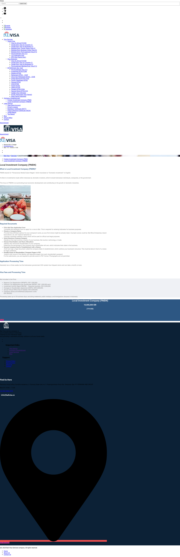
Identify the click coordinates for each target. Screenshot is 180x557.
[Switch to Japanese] (8, 29)
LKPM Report (12, 112)
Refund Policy (10, 363)
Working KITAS (16, 73)
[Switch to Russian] (7, 27)
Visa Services (8, 39)
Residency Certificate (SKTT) (17, 109)
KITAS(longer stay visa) (15, 68)
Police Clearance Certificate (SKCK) (19, 111)
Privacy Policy (10, 361)
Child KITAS (15, 84)
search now (23, 3)
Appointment (4, 123)
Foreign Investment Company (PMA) (20, 100)
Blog (5, 116)
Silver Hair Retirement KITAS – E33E (23, 77)
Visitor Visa (11, 41)
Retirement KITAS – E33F (19, 75)
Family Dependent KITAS (19, 80)
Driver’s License (13, 107)
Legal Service (8, 103)
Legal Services (14, 352)
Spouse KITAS (16, 82)
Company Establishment (12, 98)
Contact (6, 119)
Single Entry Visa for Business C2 (22, 46)
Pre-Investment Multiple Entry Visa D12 (24, 66)
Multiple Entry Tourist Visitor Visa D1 (23, 48)
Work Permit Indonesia (18, 96)
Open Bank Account (14, 105)
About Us (9, 364)
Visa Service (13, 348)
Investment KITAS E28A (19, 71)
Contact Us (7, 555)
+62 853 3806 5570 (6, 391)
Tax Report (11, 114)
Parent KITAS (15, 86)
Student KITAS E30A (18, 89)
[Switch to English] (7, 26)
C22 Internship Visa (17, 55)
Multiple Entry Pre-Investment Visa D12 (24, 52)
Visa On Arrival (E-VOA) (19, 43)
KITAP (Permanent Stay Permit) (21, 95)
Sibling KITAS (15, 87)
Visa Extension (12, 59)
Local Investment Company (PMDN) (19, 102)
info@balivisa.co (8, 146)
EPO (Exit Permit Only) (18, 57)
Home (6, 551)
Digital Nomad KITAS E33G (20, 79)
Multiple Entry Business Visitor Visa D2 (24, 50)
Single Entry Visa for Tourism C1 (22, 45)
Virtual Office (8, 118)
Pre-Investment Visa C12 (19, 54)
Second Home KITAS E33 (19, 91)
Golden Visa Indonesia (18, 93)
